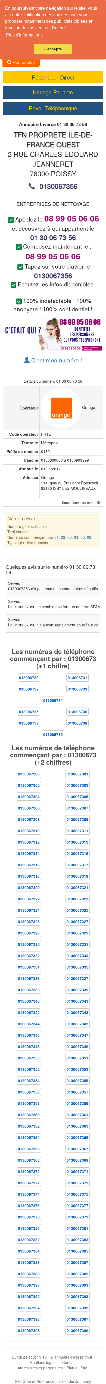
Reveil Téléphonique (53, 108)
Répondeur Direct (53, 77)
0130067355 (77, 1080)
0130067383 (77, 1239)
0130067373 (77, 1182)
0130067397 (77, 1319)
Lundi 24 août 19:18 (29, 1357)
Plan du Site (77, 1367)
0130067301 (77, 774)
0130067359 (77, 1103)
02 (63, 537)
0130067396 (29, 1319)
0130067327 (77, 921)
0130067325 (77, 910)
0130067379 (77, 1217)
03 (69, 537)
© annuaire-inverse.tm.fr (71, 1357)
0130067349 (77, 1046)
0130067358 (29, 1103)
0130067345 (77, 1023)
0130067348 (29, 1046)
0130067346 (29, 1035)
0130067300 (29, 774)
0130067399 (77, 1330)
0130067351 (77, 1058)
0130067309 (77, 819)
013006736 (77, 711)
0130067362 (29, 1126)
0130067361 (77, 1114)
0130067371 (77, 1171)
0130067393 (77, 1296)
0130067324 (29, 910)
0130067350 (29, 1058)
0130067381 (77, 1228)
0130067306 (29, 808)
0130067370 (29, 1171)
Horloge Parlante (53, 92)
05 (82, 537)
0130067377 (77, 1205)
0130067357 (77, 1092)
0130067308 (29, 819)
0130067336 (29, 978)
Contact (69, 1362)
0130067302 (29, 785)
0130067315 (77, 853)
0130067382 (29, 1239)
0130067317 (77, 864)
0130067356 (29, 1092)
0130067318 (29, 876)
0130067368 (29, 1160)
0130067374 (29, 1194)
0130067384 (29, 1251)
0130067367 (77, 1148)
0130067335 (77, 967)
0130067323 (77, 898)
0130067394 (29, 1307)
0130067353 (77, 1069)
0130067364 (29, 1137)
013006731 (77, 677)
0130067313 (77, 842)
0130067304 (29, 796)
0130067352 (29, 1069)
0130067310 (29, 830)
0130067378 (29, 1217)
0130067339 (77, 989)
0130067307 (77, 808)
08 (89, 537)
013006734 (53, 700)
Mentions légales (43, 1362)
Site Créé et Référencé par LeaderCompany (53, 1381)
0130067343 (77, 1012)
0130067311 (77, 830)
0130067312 (29, 842)
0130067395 (77, 1307)
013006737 (29, 723)
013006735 (29, 711)
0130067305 (77, 796)
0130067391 (77, 1285)
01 (56, 537)
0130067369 (77, 1160)
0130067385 (77, 1251)
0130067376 (29, 1205)
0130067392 (29, 1296)
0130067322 (29, 898)
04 (76, 537)
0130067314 (29, 853)
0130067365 (77, 1137)
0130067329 (77, 933)
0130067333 (77, 955)
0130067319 (77, 876)
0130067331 (77, 944)
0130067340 (29, 1001)
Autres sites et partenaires (40, 1367)
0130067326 (29, 921)
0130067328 (29, 933)
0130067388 (29, 1273)
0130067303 (77, 785)
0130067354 (29, 1080)
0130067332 (29, 955)
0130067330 (29, 944)
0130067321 (77, 887)
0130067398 (29, 1330)
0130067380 (29, 1228)
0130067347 (77, 1035)
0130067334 (29, 967)
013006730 (29, 677)
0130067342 (29, 1012)
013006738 (77, 723)
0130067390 (29, 1285)
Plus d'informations (24, 35)
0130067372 (29, 1182)
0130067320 (29, 887)
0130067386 (29, 1262)
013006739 (53, 734)
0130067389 (77, 1273)
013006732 (29, 689)
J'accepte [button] (53, 49)
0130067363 (77, 1126)
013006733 (77, 689)
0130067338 (29, 989)
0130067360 (29, 1114)
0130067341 (77, 1001)
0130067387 (77, 1262)
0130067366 (29, 1148)
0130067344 (29, 1023)
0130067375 (77, 1194)
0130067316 (29, 864)
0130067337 (77, 978)
